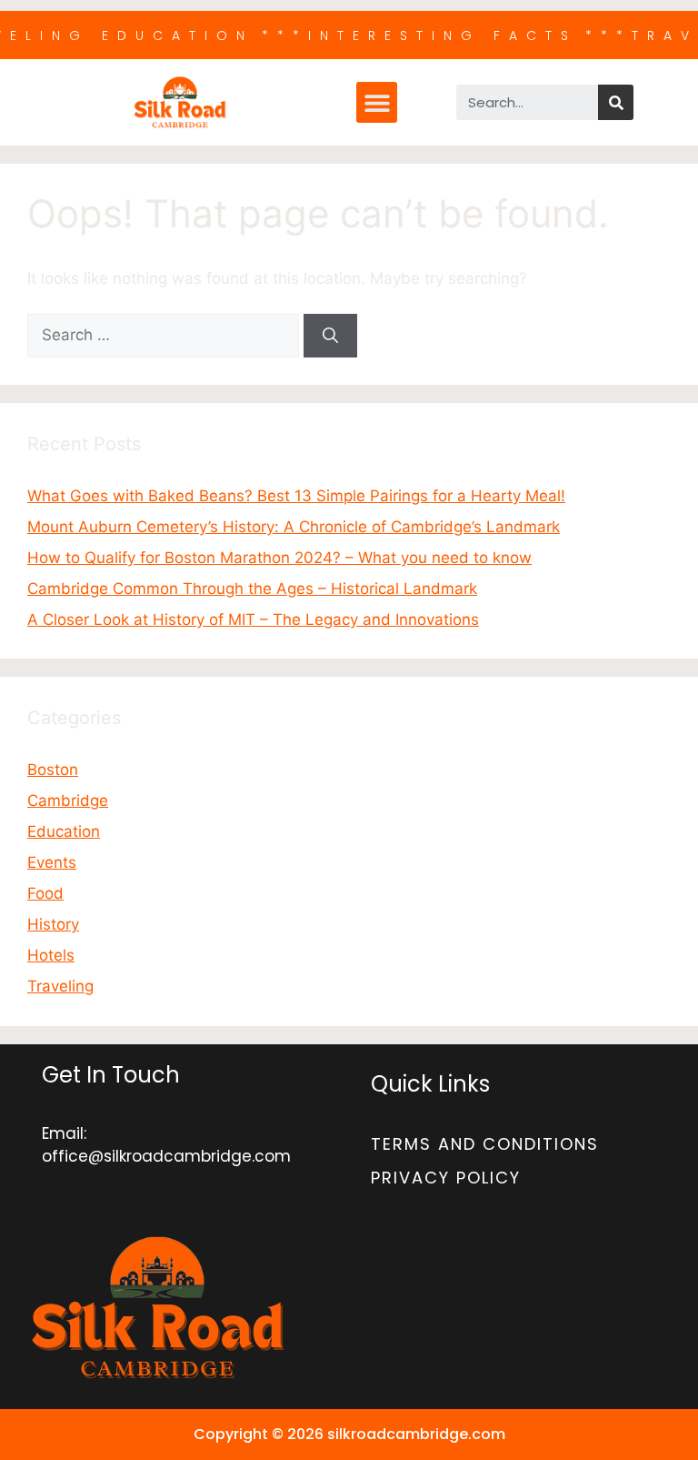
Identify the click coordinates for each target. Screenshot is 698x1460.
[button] (376, 102)
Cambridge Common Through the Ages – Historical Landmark (252, 588)
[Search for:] (165, 335)
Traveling (60, 986)
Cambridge (67, 800)
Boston (52, 769)
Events (51, 862)
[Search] (615, 102)
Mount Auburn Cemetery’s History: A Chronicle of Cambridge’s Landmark (293, 527)
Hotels (51, 955)
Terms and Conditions (485, 1144)
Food (45, 893)
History (53, 924)
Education (63, 831)
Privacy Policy (446, 1177)
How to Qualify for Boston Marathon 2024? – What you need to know (279, 558)
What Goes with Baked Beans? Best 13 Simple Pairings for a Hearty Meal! (296, 496)
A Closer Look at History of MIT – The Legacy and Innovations (253, 619)
